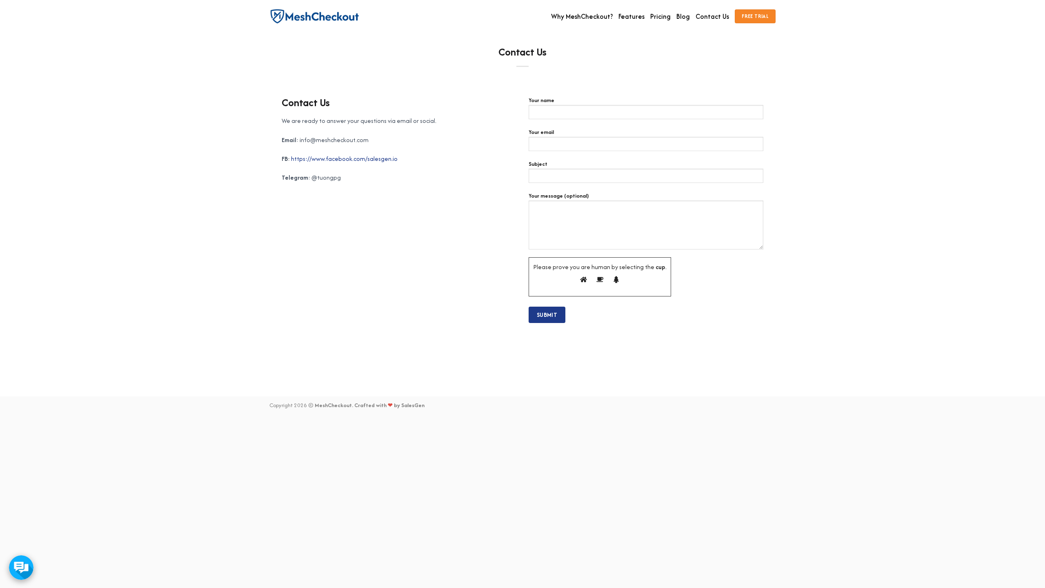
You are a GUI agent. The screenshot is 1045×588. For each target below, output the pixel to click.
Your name (541, 100)
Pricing (660, 16)
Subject (538, 164)
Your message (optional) (559, 196)
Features (631, 16)
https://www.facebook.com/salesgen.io (344, 158)
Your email (541, 132)
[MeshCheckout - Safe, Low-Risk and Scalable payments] (314, 16)
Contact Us (712, 16)
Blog (683, 16)
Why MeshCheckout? (582, 16)
